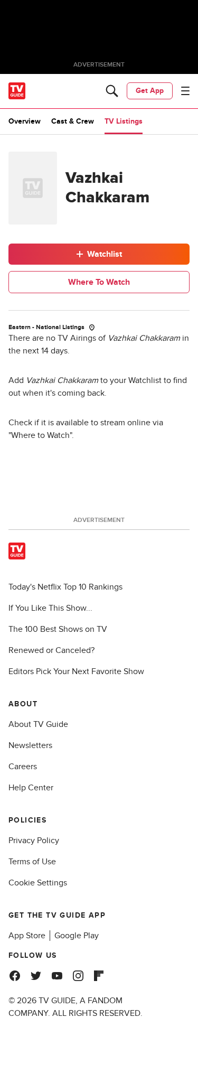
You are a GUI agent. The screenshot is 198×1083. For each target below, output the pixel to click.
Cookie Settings (37, 882)
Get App (150, 90)
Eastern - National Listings (46, 327)
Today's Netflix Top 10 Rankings (65, 587)
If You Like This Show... (50, 608)
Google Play (76, 935)
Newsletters (30, 745)
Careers (22, 766)
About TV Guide (38, 724)
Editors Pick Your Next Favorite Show (76, 671)
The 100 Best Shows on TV (57, 629)
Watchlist (104, 254)
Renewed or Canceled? (51, 650)
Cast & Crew (72, 121)
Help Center (30, 787)
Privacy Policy (33, 840)
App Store (26, 935)
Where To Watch (99, 282)
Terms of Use (32, 861)
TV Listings (124, 121)
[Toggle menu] (185, 91)
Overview (24, 121)
